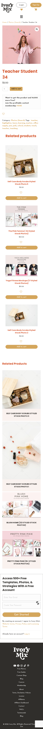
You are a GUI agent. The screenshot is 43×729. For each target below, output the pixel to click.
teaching (14, 128)
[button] (37, 29)
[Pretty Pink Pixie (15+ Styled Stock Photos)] (21, 543)
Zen (21, 726)
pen (10, 126)
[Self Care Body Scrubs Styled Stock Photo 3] (21, 389)
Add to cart (16, 89)
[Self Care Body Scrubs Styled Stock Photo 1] (21, 450)
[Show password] (38, 602)
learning (21, 123)
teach (34, 126)
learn (15, 123)
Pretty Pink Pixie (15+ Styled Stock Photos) (21, 562)
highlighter (7, 123)
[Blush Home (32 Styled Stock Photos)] (21, 505)
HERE (19, 106)
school (20, 126)
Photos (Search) (15, 22)
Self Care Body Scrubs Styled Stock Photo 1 (21, 485)
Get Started (21, 614)
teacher (34, 120)
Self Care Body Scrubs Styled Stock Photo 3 (21, 414)
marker (29, 123)
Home (4, 22)
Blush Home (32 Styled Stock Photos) (21, 523)
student (27, 126)
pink (15, 126)
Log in (27, 634)
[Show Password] (38, 604)
